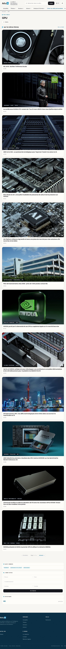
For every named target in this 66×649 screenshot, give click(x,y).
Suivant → (41, 555)
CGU (62, 645)
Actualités (5, 8)
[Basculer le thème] (62, 3)
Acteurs (28, 8)
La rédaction (26, 634)
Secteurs (20, 8)
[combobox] (37, 3)
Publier (51, 3)
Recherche (48, 620)
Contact (25, 636)
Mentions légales (27, 639)
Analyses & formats (39, 8)
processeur (27, 567)
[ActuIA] (5, 3)
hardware (6, 567)
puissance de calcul (16, 567)
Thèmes (13, 8)
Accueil (4, 11)
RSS (65, 645)
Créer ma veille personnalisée (55, 8)
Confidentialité (55, 645)
